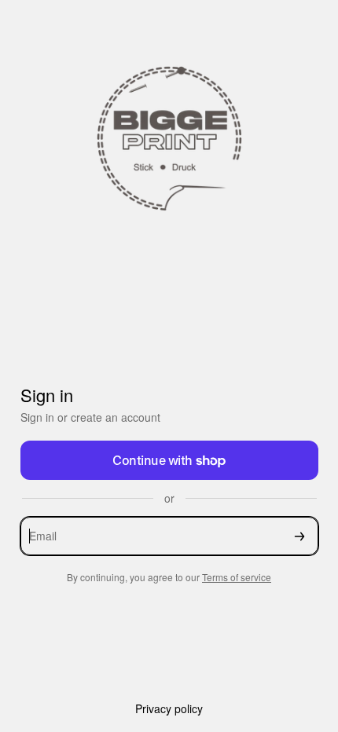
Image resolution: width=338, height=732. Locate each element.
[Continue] (299, 536)
